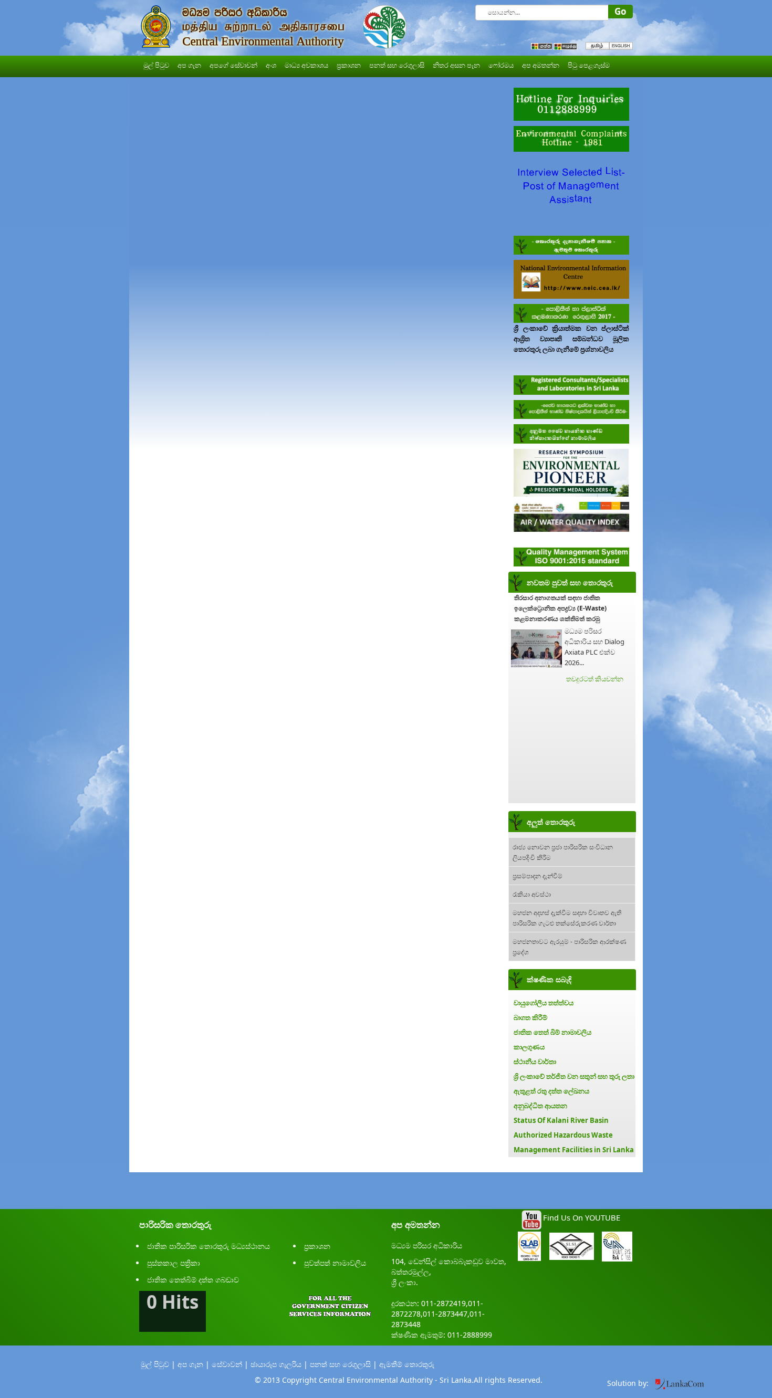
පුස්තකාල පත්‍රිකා (173, 1263)
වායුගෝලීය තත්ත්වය (543, 1002)
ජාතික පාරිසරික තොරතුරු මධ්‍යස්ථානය (208, 1246)
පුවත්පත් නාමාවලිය (335, 1263)
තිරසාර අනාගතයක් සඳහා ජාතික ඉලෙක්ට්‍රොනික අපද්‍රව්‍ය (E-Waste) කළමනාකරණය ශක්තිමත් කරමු (560, 608)
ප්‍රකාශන (317, 1246)
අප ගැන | (194, 1364)
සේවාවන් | (230, 1364)
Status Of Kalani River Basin (561, 1120)
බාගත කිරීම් (530, 1017)
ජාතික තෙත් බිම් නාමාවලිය (552, 1032)
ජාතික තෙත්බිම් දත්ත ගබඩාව (193, 1280)
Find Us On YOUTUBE (581, 1217)
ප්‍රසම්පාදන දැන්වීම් (537, 875)
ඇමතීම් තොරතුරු (406, 1364)
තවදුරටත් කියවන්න (594, 679)
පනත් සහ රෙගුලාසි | (343, 1364)
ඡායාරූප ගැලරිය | (279, 1364)
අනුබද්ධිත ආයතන (540, 1105)
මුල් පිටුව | (158, 1364)
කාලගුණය (529, 1047)
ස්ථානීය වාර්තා (535, 1061)
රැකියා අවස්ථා (532, 893)
